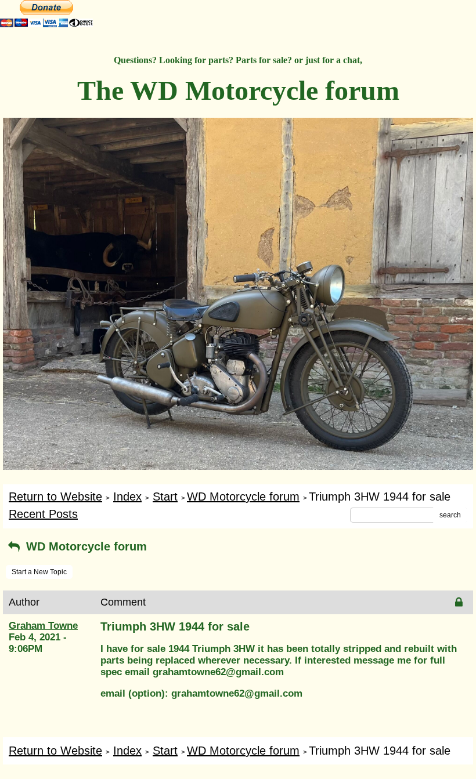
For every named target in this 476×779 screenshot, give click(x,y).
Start (165, 496)
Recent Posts (43, 514)
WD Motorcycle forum (243, 496)
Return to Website (55, 496)
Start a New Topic (39, 572)
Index (127, 496)
